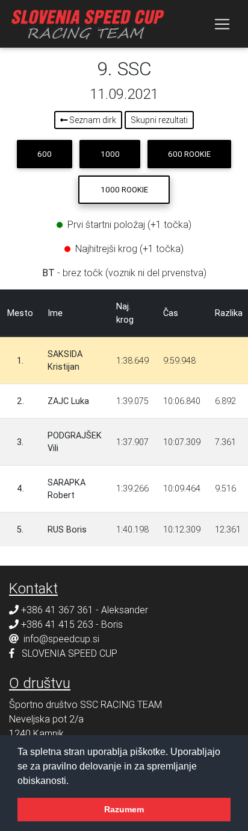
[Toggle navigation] (222, 24)
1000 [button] (110, 154)
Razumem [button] (124, 809)
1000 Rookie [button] (124, 190)
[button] (73, 781)
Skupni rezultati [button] (159, 120)
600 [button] (44, 154)
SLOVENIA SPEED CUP (69, 653)
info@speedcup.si (61, 639)
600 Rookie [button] (189, 154)
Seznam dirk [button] (91, 120)
